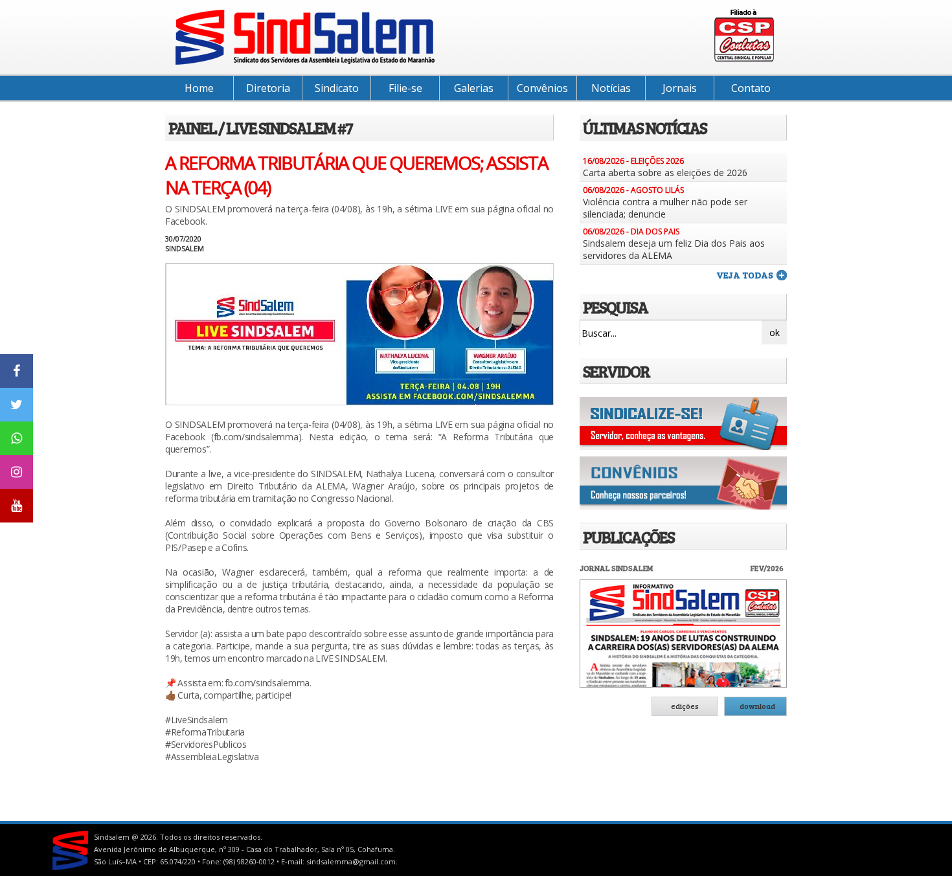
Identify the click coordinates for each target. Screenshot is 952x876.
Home (199, 88)
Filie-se (405, 88)
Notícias (611, 88)
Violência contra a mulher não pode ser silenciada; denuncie (665, 208)
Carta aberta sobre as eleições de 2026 (665, 172)
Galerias (473, 88)
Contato (751, 88)
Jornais (680, 88)
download (757, 706)
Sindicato (337, 88)
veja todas (744, 275)
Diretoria (268, 88)
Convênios (542, 88)
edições (685, 706)
